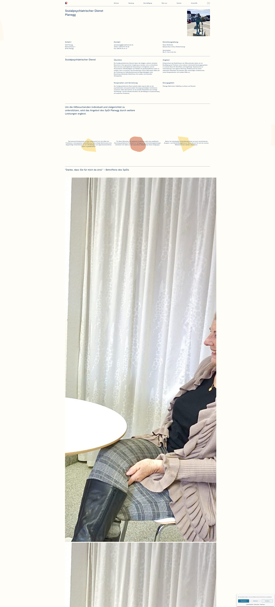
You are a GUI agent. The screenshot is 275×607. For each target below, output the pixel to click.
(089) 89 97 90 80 (124, 46)
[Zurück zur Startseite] (88, 3)
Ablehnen (255, 601)
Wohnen (116, 3)
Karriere (179, 3)
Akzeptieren (243, 601)
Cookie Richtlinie (249, 604)
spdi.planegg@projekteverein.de (123, 45)
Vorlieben (267, 601)
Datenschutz (256, 604)
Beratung (131, 3)
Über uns (164, 3)
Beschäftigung (148, 3)
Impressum (262, 604)
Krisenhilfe (194, 3)
